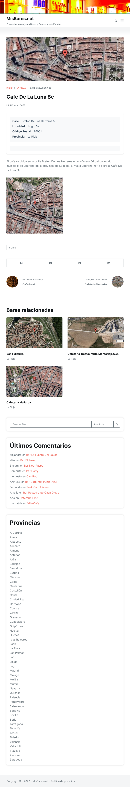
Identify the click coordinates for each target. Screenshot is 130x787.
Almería (14, 550)
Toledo (14, 737)
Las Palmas (17, 653)
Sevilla (14, 715)
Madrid (14, 670)
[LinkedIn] (109, 263)
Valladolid (16, 746)
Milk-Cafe (33, 503)
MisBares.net (20, 18)
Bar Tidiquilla (15, 353)
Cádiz (13, 581)
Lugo (13, 666)
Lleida (13, 661)
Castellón (16, 590)
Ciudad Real (17, 599)
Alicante (15, 546)
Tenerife (15, 728)
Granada (15, 617)
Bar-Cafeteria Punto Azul (41, 481)
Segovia (15, 710)
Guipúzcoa (17, 626)
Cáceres (15, 577)
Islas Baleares (18, 639)
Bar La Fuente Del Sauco (42, 454)
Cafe (22, 105)
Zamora (15, 755)
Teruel (14, 733)
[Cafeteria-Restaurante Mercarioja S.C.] (96, 332)
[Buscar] (116, 21)
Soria (13, 719)
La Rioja (11, 105)
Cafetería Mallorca (18, 402)
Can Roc (31, 476)
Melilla (14, 679)
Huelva (14, 630)
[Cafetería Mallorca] (34, 381)
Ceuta (13, 595)
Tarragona (16, 724)
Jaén (13, 644)
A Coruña (16, 532)
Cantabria (16, 586)
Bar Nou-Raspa (33, 465)
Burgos (14, 572)
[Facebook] (21, 263)
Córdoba (15, 604)
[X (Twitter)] (50, 263)
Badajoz (15, 564)
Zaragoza (16, 759)
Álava (13, 537)
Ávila (13, 559)
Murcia (14, 684)
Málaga (14, 675)
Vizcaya (15, 750)
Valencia (15, 742)
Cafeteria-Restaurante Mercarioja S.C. (93, 353)
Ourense (15, 692)
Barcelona (16, 568)
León (13, 657)
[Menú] (122, 20)
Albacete (15, 541)
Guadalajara (17, 621)
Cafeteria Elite (29, 498)
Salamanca (17, 706)
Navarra (15, 688)
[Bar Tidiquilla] (34, 332)
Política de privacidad (63, 781)
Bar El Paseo (28, 460)
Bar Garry (32, 471)
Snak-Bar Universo (38, 487)
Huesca (14, 635)
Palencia (15, 697)
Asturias (15, 555)
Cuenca (14, 608)
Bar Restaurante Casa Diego (41, 492)
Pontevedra (17, 701)
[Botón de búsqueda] (116, 424)
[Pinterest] (79, 263)
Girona (14, 612)
